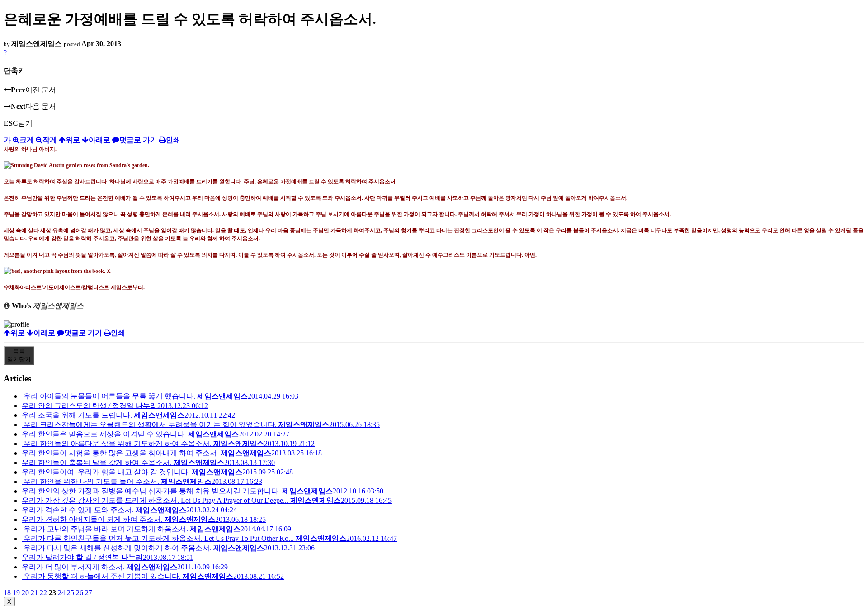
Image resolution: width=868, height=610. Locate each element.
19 (16, 592)
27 (88, 592)
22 (43, 592)
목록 (19, 355)
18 (7, 592)
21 (34, 592)
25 (70, 592)
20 (25, 592)
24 (61, 592)
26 (79, 592)
